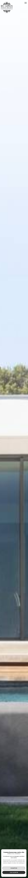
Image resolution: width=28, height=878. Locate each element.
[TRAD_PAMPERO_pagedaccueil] (7, 12)
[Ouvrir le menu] (26, 3)
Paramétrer (13, 868)
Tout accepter (14, 872)
